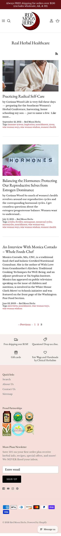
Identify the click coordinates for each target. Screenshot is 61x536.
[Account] (50, 20)
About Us (8, 384)
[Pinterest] (17, 488)
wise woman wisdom (30, 127)
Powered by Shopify (37, 522)
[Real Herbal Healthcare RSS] (56, 53)
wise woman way (36, 224)
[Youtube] (8, 488)
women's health (48, 127)
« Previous (24, 324)
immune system (15, 124)
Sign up (12, 479)
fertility (19, 222)
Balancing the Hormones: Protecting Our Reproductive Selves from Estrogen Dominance (30, 185)
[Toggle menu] (3, 20)
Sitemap (8, 393)
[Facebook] (4, 488)
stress (51, 124)
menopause (29, 222)
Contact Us (9, 389)
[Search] (10, 20)
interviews (13, 306)
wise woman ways (11, 127)
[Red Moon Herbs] (30, 21)
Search (7, 379)
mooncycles (8, 224)
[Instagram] (13, 488)
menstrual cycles (44, 222)
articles (11, 222)
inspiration (29, 124)
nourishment (42, 124)
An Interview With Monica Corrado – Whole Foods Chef (30, 249)
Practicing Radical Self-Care (23, 96)
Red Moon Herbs (18, 522)
